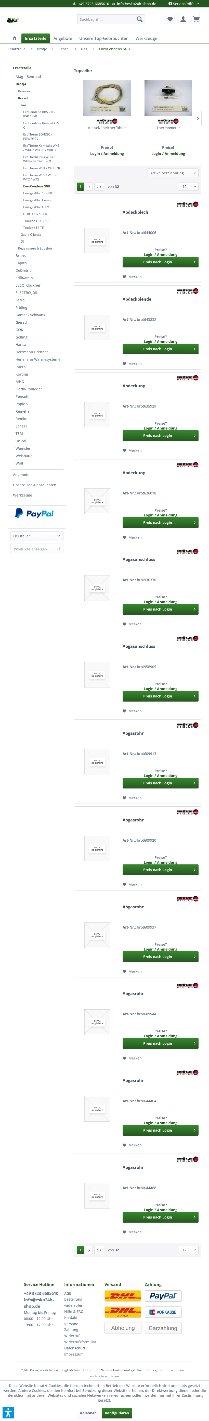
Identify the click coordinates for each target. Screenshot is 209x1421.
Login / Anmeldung (107, 153)
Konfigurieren (117, 1413)
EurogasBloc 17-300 (37, 193)
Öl (22, 241)
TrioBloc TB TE (33, 227)
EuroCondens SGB (36, 186)
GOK (19, 329)
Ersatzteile (22, 67)
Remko (21, 418)
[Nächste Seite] (89, 187)
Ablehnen (88, 1413)
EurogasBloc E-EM (36, 207)
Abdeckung (134, 386)
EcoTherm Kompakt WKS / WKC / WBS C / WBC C (41, 147)
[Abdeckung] (97, 414)
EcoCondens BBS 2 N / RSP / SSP (39, 114)
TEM (19, 433)
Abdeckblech (135, 212)
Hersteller (21, 536)
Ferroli (21, 300)
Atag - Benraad (28, 76)
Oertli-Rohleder (29, 389)
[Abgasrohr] (97, 761)
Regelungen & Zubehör (35, 248)
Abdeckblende (137, 299)
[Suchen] (139, 19)
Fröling (21, 307)
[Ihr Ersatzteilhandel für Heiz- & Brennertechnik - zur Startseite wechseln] (13, 20)
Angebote (21, 474)
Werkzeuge (22, 495)
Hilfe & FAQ (74, 1311)
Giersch (22, 322)
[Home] (14, 38)
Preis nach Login (157, 262)
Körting (22, 374)
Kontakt (70, 1317)
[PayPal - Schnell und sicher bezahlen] (34, 513)
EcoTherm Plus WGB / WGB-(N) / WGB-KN (39, 159)
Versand (71, 1323)
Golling (22, 337)
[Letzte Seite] (99, 187)
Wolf (19, 463)
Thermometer (168, 127)
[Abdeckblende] (97, 327)
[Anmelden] (182, 19)
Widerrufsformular (80, 1341)
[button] (8, 1412)
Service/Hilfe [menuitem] (183, 2)
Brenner (24, 91)
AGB (67, 1293)
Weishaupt (25, 455)
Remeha (23, 411)
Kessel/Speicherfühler (107, 127)
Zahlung (71, 1329)
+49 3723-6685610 (93, 3)
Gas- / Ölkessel (31, 234)
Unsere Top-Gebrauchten (34, 484)
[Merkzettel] (170, 19)
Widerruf (72, 1335)
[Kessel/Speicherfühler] (107, 98)
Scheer (21, 426)
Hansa (21, 344)
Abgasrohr (133, 733)
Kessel (23, 98)
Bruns (21, 255)
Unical (21, 440)
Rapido (22, 403)
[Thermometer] (168, 98)
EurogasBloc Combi (37, 200)
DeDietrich (25, 270)
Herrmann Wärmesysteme (38, 359)
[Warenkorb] (195, 19)
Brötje (21, 84)
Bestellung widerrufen (73, 1302)
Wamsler (23, 448)
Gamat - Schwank (30, 314)
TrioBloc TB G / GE (36, 221)
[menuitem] (111, 19)
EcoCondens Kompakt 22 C (41, 125)
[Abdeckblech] (97, 240)
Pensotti (23, 396)
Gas (23, 105)
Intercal (22, 366)
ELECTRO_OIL (27, 292)
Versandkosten (112, 1370)
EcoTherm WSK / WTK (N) (41, 168)
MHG (20, 381)
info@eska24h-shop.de (136, 3)
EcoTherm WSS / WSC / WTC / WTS (40, 177)
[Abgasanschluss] (97, 588)
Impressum (74, 1354)
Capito (21, 263)
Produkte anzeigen (30, 549)
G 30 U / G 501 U (35, 214)
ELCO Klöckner (28, 285)
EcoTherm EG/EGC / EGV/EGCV (37, 136)
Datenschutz (75, 1348)
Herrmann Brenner (32, 351)
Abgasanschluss (139, 559)
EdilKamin (24, 277)
